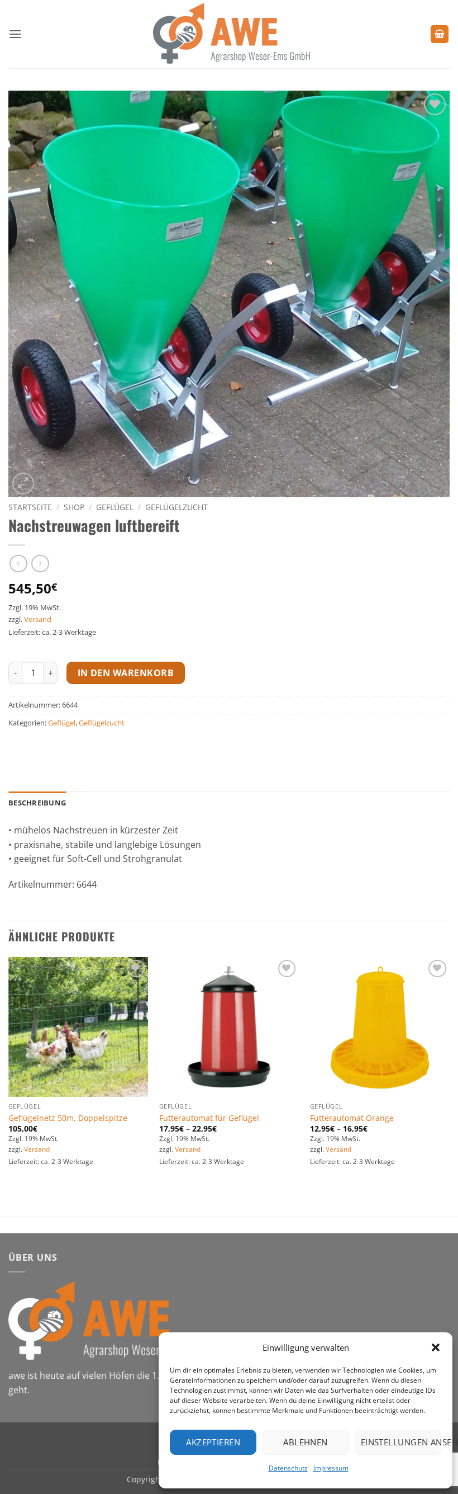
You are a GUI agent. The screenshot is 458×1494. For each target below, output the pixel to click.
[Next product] (18, 563)
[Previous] (9, 1085)
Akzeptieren (213, 1442)
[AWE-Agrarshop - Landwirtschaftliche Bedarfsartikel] (229, 34)
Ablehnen (305, 1442)
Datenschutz (288, 1468)
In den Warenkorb (126, 673)
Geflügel (114, 507)
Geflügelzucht (176, 507)
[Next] (449, 1085)
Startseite (30, 507)
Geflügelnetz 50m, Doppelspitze (67, 1118)
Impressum (331, 1468)
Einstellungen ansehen (401, 1442)
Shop (74, 507)
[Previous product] (40, 563)
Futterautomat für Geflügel (209, 1118)
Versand (37, 619)
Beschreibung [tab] (37, 803)
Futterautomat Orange (352, 1118)
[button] (435, 1347)
